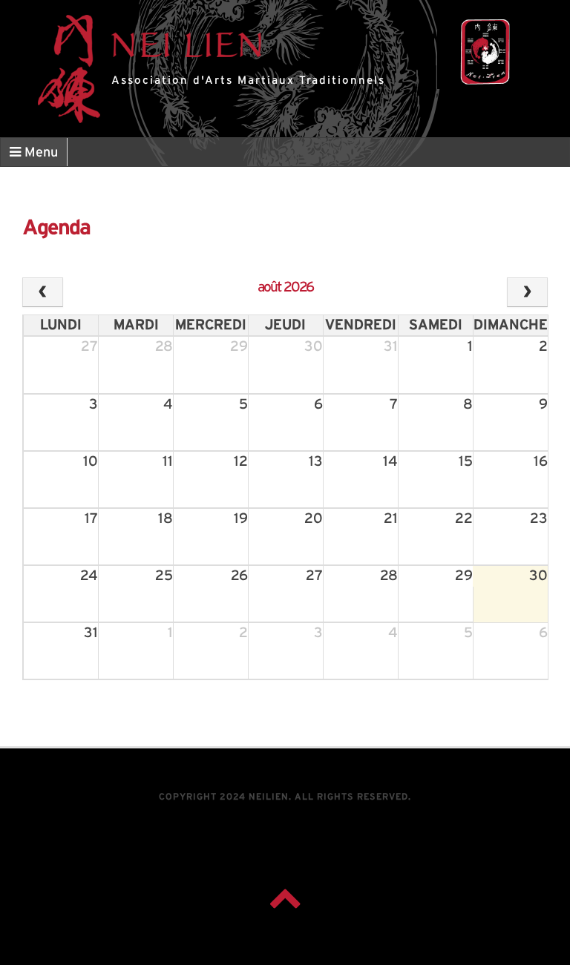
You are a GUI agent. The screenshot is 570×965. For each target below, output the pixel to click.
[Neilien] (485, 52)
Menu (39, 152)
